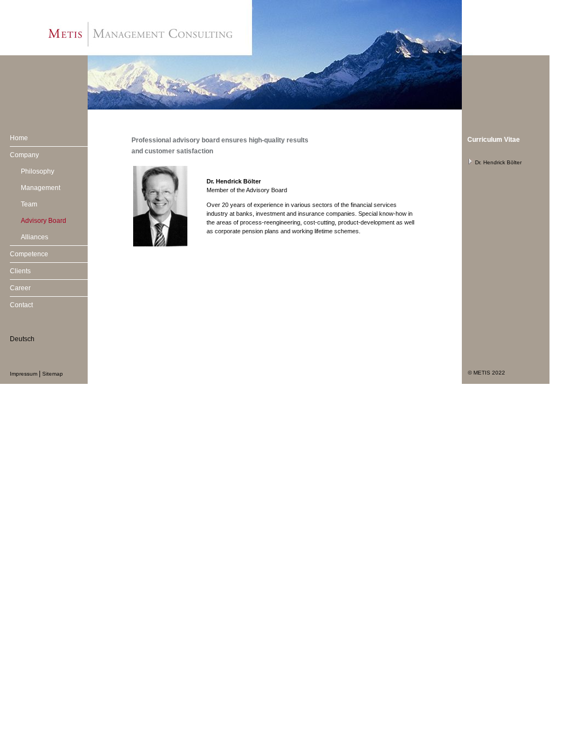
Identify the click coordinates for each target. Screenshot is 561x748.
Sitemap (52, 374)
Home (19, 138)
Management (40, 188)
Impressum (23, 374)
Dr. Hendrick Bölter (497, 162)
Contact (21, 305)
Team (29, 204)
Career (20, 288)
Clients (20, 271)
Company (24, 155)
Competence (29, 254)
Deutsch (22, 339)
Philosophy (37, 171)
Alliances (34, 237)
